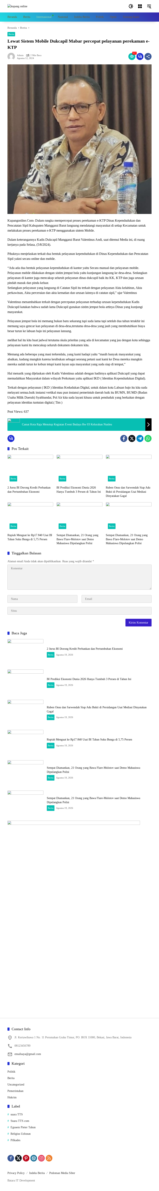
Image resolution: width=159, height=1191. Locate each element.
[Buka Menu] (139, 6)
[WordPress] (33, 1158)
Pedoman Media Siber (62, 1173)
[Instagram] (41, 1158)
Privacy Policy (16, 1173)
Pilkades (15, 1140)
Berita (11, 34)
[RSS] (49, 1158)
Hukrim (12, 1097)
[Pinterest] (26, 1158)
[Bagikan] (148, 56)
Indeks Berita (37, 1173)
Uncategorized (15, 1084)
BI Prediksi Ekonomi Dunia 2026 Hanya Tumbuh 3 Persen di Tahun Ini (79, 489)
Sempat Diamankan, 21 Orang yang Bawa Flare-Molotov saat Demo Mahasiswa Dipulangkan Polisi (77, 539)
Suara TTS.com (20, 1120)
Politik (11, 1071)
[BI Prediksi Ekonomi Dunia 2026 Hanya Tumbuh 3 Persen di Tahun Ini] (79, 469)
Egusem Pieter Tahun (23, 1127)
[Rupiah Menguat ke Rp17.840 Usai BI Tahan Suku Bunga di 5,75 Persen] (30, 516)
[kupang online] (17, 6)
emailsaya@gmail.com (27, 1054)
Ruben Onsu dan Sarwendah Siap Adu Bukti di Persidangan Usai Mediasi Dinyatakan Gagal (128, 491)
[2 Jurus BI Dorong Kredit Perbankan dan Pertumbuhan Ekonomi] (30, 469)
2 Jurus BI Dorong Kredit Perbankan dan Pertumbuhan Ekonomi (29, 489)
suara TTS (17, 1114)
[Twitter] (131, 438)
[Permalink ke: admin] (12, 56)
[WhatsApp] (148, 438)
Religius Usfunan (21, 1133)
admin (20, 55)
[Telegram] (139, 438)
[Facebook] (123, 438)
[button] (130, 6)
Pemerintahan (15, 1091)
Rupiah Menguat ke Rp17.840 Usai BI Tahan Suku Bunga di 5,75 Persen (29, 537)
